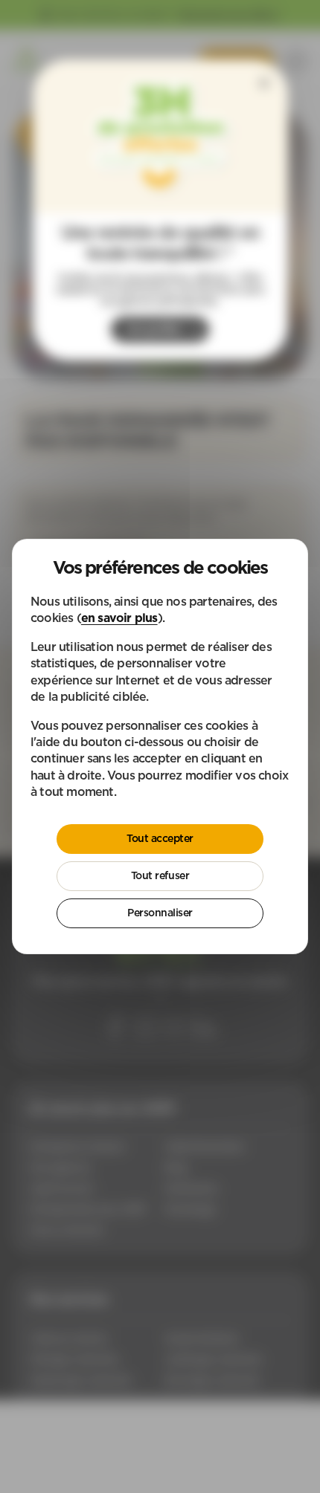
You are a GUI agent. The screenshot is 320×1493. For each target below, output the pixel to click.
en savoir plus (119, 617)
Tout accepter (160, 838)
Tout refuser (160, 875)
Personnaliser (160, 912)
